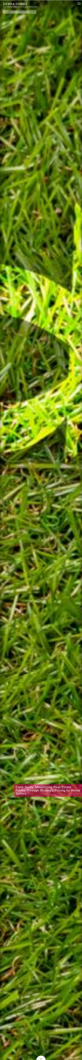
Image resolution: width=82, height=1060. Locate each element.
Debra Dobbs (15, 4)
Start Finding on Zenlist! (19, 12)
